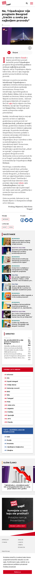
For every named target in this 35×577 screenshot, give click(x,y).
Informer (5, 219)
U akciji (20, 542)
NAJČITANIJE (9, 234)
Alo (8, 378)
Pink (8, 402)
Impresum (5, 539)
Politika (10, 412)
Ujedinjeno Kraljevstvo (15, 447)
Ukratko (10, 334)
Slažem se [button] (17, 572)
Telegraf (10, 398)
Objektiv (10, 408)
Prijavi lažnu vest (17, 526)
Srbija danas (11, 385)
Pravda (10, 422)
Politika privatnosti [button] (9, 566)
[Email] (31, 220)
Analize (20, 539)
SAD (8, 437)
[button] (31, 3)
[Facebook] (22, 220)
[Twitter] (27, 220)
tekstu (21, 183)
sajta (10, 103)
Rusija (9, 440)
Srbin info (11, 405)
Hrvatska (10, 443)
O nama (4, 542)
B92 (8, 391)
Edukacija (21, 547)
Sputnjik (11, 415)
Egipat (4, 227)
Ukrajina (10, 450)
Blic (8, 395)
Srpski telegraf (12, 381)
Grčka (11, 227)
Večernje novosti (13, 388)
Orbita (20, 544)
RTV (9, 419)
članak (23, 58)
